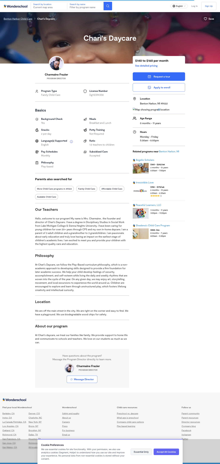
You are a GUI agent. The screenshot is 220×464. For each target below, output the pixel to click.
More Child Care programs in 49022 (54, 188)
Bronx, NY (33, 426)
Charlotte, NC (35, 417)
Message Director (84, 379)
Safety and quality (70, 413)
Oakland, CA (8, 430)
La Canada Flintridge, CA (14, 422)
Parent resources (190, 417)
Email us (66, 434)
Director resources (191, 422)
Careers (66, 422)
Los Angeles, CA (10, 426)
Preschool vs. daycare (127, 413)
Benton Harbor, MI (169, 151)
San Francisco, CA (11, 439)
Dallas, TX (33, 434)
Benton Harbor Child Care (18, 18)
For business (68, 430)
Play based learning (126, 426)
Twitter (185, 439)
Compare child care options (130, 422)
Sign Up (209, 6)
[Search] (108, 6)
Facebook (186, 430)
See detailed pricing (146, 65)
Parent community (190, 413)
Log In (194, 6)
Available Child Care (46, 196)
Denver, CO (34, 413)
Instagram (186, 434)
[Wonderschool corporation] (110, 400)
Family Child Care (86, 188)
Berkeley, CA (8, 413)
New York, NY (35, 422)
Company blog (189, 426)
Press (65, 426)
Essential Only (141, 452)
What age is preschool (128, 417)
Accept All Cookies (166, 452)
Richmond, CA (9, 434)
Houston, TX (35, 439)
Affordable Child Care (111, 188)
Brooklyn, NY (35, 430)
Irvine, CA (7, 417)
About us (66, 417)
